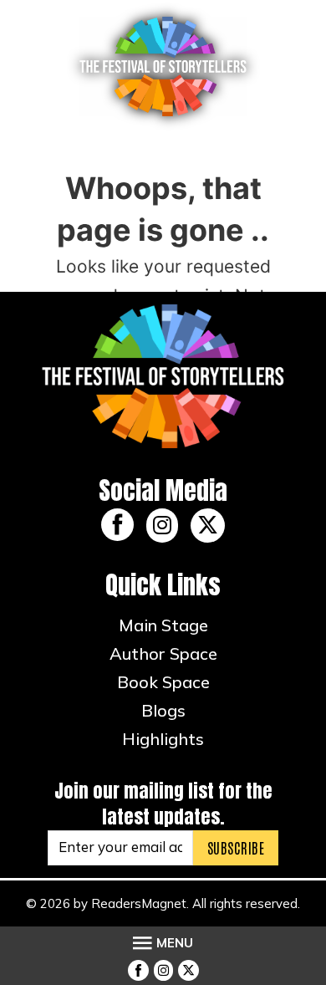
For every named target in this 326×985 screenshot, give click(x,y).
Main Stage (163, 625)
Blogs (163, 710)
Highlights (163, 738)
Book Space (163, 681)
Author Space (163, 653)
